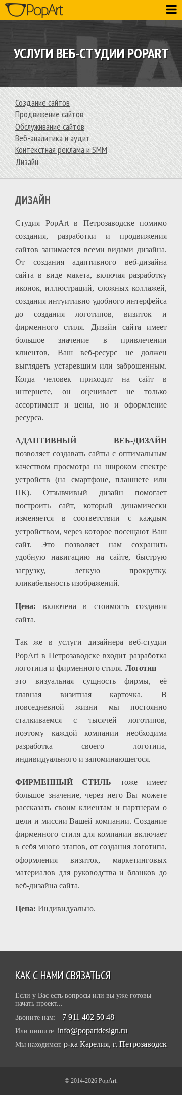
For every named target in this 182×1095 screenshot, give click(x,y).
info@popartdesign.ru (92, 1030)
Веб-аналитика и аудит (52, 138)
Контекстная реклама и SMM (61, 149)
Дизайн (26, 162)
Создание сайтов (42, 102)
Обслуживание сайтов (49, 126)
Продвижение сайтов (49, 114)
